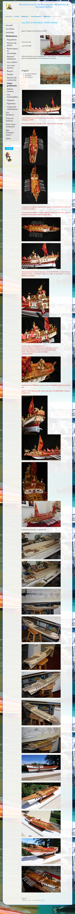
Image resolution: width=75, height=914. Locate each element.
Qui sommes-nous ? (10, 132)
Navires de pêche (12, 44)
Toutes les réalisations (12, 108)
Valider (9, 148)
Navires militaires (11, 58)
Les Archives (10, 113)
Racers (10, 71)
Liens (8, 138)
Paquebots (12, 40)
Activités (10, 32)
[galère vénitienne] (55, 45)
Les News (10, 29)
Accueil (9, 25)
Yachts (10, 74)
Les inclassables (12, 96)
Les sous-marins (11, 66)
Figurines (11, 103)
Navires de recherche (12, 79)
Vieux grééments (12, 84)
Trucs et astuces (9, 119)
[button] (17, 32)
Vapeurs (10, 100)
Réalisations (11, 36)
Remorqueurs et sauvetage (12, 51)
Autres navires (10, 90)
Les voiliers (12, 62)
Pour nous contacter (10, 125)
